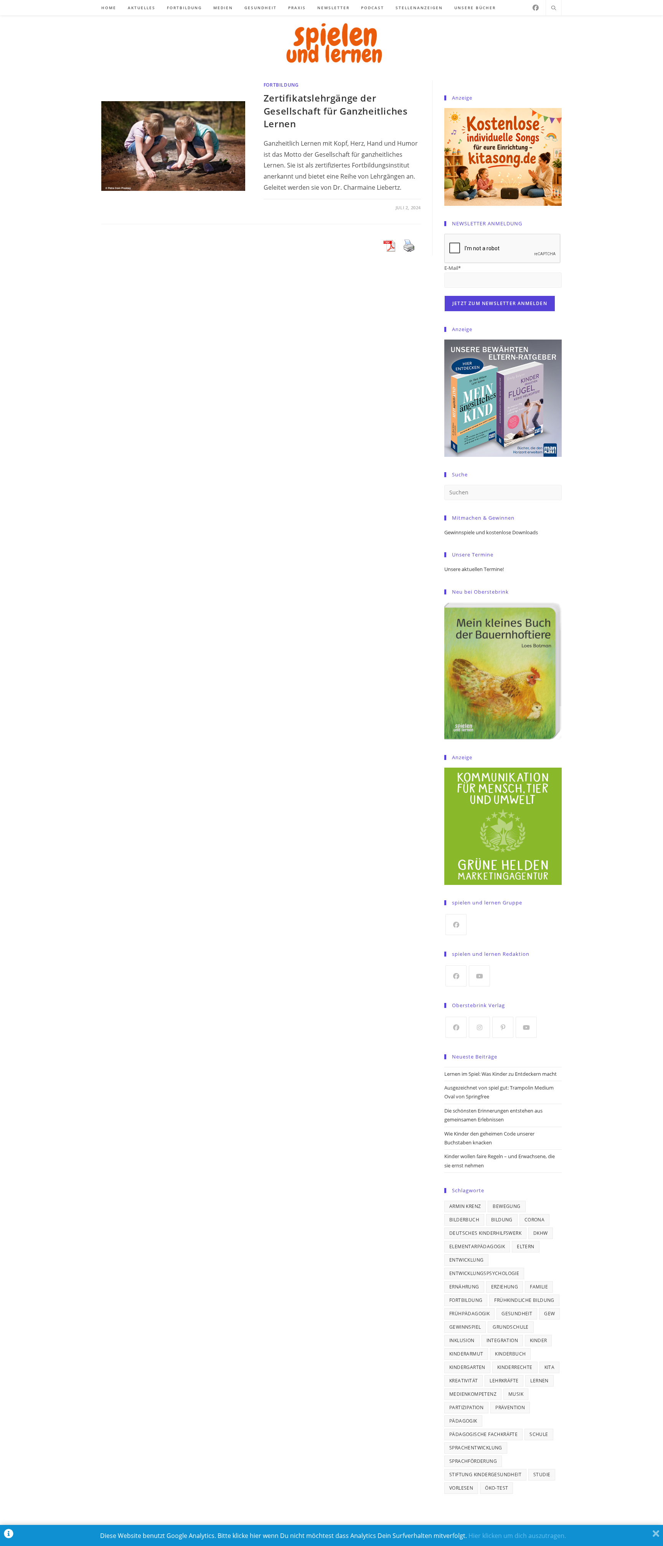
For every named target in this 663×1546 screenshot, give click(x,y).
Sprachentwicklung (475, 1447)
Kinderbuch (510, 1354)
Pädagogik (463, 1421)
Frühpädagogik (469, 1313)
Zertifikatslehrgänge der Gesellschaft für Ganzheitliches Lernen (336, 111)
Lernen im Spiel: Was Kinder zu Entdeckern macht (500, 1073)
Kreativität (463, 1380)
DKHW (540, 1233)
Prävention (510, 1407)
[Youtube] (479, 975)
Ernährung (464, 1286)
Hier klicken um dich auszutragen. (517, 1535)
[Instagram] (479, 1027)
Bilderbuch (464, 1219)
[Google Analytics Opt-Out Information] (8, 1535)
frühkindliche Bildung (524, 1300)
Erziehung (504, 1286)
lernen (539, 1380)
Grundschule (510, 1327)
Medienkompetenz (472, 1394)
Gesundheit (516, 1313)
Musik (515, 1394)
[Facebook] (535, 8)
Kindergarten (467, 1367)
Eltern (525, 1246)
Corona (534, 1219)
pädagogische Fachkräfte (483, 1434)
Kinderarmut (466, 1354)
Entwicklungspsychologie (484, 1273)
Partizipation (466, 1407)
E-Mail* (452, 267)
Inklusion (462, 1340)
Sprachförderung (473, 1461)
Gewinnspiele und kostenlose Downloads (491, 532)
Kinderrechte (515, 1367)
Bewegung (506, 1206)
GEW (549, 1313)
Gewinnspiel (465, 1327)
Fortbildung (281, 85)
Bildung (502, 1219)
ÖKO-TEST (496, 1488)
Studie (541, 1474)
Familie (539, 1286)
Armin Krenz (465, 1206)
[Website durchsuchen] (553, 8)
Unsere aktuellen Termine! (474, 569)
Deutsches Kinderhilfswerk (485, 1233)
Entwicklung (466, 1260)
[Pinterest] (502, 1027)
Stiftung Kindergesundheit (485, 1474)
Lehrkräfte (504, 1380)
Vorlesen (461, 1488)
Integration (502, 1340)
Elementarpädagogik (477, 1246)
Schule (538, 1434)
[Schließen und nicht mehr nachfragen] (656, 1535)
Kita (549, 1367)
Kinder (538, 1340)
